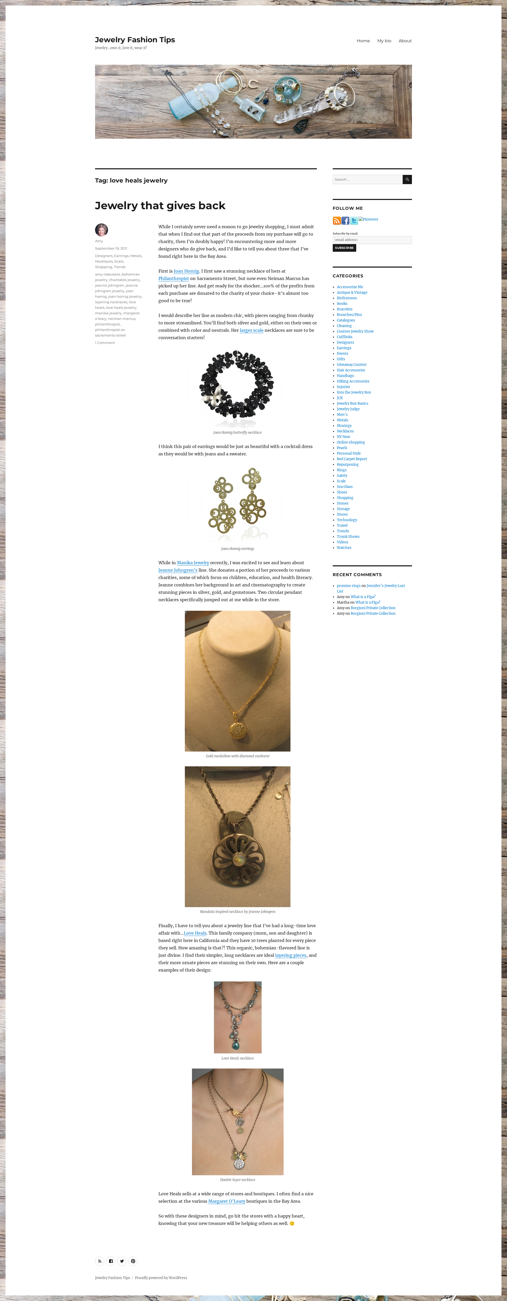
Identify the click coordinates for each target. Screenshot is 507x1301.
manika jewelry (108, 313)
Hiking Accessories (353, 381)
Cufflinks (345, 337)
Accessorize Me (350, 287)
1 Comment (105, 343)
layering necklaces (111, 302)
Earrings (121, 256)
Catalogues (346, 320)
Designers (103, 256)
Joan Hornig (186, 271)
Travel (342, 525)
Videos (342, 542)
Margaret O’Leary (226, 1201)
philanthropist (107, 324)
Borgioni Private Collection (373, 608)
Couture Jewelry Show (355, 331)
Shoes (342, 492)
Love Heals (195, 933)
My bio (384, 40)
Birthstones (347, 298)
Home (363, 40)
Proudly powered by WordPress (161, 1278)
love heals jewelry (121, 307)
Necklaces (104, 261)
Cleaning (344, 326)
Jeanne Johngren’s (178, 570)
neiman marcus (121, 318)
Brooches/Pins (349, 315)
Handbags (345, 376)
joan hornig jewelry (125, 296)
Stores (342, 514)
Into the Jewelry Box (354, 392)
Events (342, 353)
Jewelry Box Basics (352, 403)
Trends (119, 267)
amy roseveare (107, 274)
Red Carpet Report (352, 459)
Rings (342, 470)
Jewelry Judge (348, 409)
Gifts (341, 359)
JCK (340, 398)
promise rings (349, 586)
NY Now (343, 437)
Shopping (103, 267)
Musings (344, 425)
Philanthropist (173, 278)
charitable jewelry (124, 280)
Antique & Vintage (352, 292)
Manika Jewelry (193, 562)
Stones (343, 503)
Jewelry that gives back (160, 205)
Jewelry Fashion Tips (135, 39)
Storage (343, 509)
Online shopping (351, 442)
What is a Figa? (363, 597)
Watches (344, 547)
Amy (99, 241)
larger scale (252, 330)
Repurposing (348, 464)
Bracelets (345, 309)
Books (342, 303)
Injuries (343, 387)
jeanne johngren (109, 285)
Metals (136, 256)
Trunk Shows (348, 536)
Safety (342, 475)
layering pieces (290, 955)
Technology (347, 520)
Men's (342, 414)
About (405, 40)
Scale (119, 261)
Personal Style (349, 453)
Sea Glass (345, 486)
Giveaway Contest (352, 364)
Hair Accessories (351, 370)
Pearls (342, 448)
